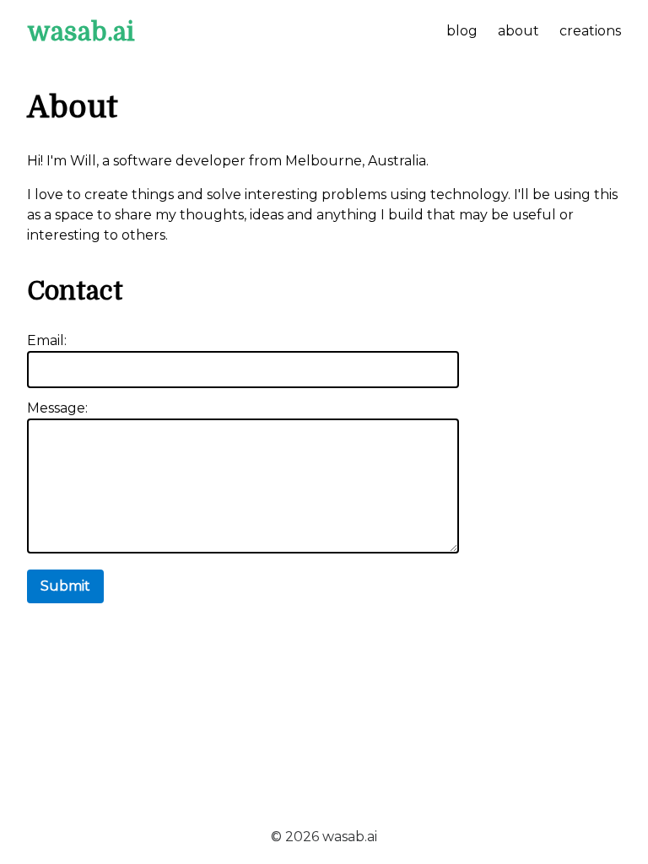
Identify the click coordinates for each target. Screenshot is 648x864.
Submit (65, 586)
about (518, 31)
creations (590, 31)
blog (462, 31)
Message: (57, 408)
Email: (47, 340)
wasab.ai (81, 32)
